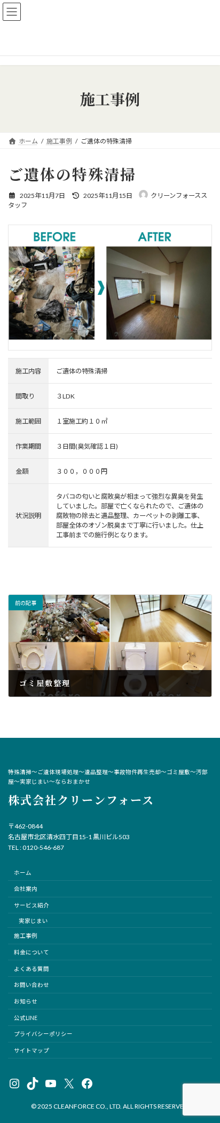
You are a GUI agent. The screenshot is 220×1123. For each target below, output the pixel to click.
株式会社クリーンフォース (81, 800)
